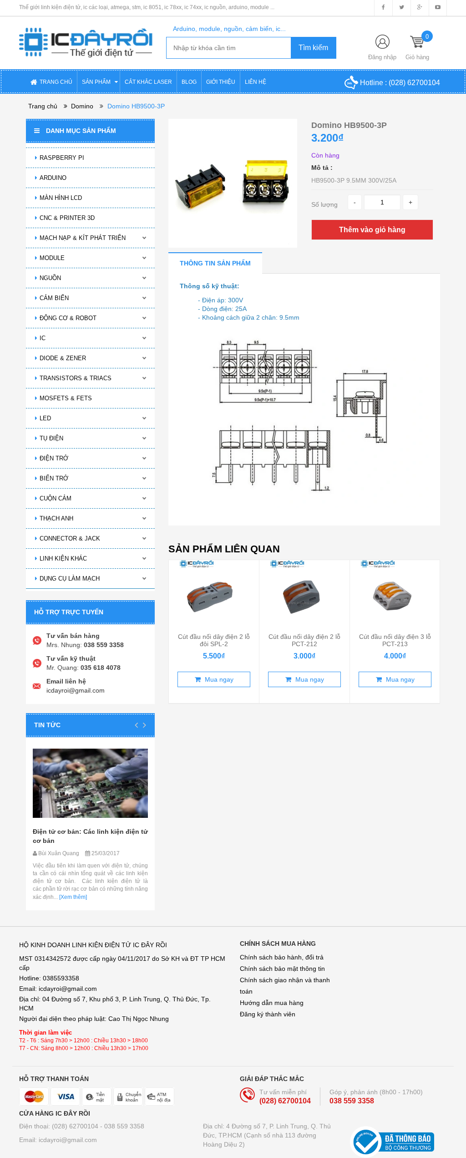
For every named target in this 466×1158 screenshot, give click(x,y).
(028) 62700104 (414, 83)
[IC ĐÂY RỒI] (85, 36)
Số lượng (324, 204)
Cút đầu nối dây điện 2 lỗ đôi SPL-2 (214, 640)
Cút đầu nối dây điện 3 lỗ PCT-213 (395, 640)
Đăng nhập (382, 57)
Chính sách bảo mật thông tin (282, 968)
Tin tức (47, 725)
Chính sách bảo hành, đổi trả (282, 957)
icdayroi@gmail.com (75, 690)
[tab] (215, 263)
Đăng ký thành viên (267, 1014)
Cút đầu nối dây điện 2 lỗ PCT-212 (304, 640)
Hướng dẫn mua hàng (272, 1002)
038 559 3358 (351, 1101)
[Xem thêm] (72, 897)
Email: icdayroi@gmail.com (58, 1139)
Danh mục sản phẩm (81, 130)
